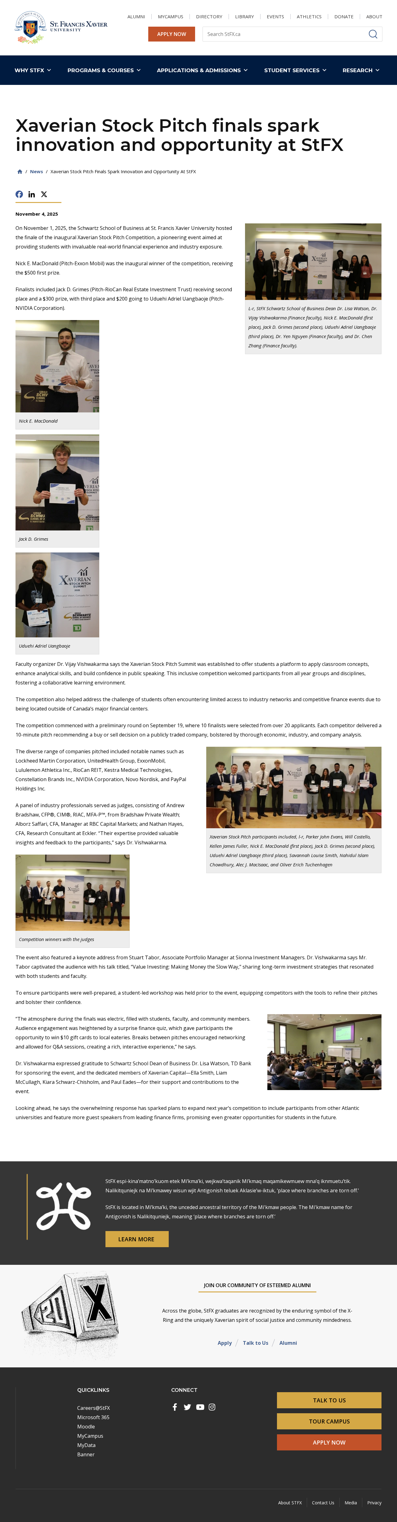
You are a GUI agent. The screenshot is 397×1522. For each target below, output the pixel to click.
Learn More (137, 1239)
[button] (34, 70)
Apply (225, 1342)
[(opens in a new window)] (175, 1407)
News (36, 171)
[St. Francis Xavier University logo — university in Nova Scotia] (61, 27)
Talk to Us (255, 1342)
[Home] (20, 171)
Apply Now (171, 34)
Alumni (288, 1342)
